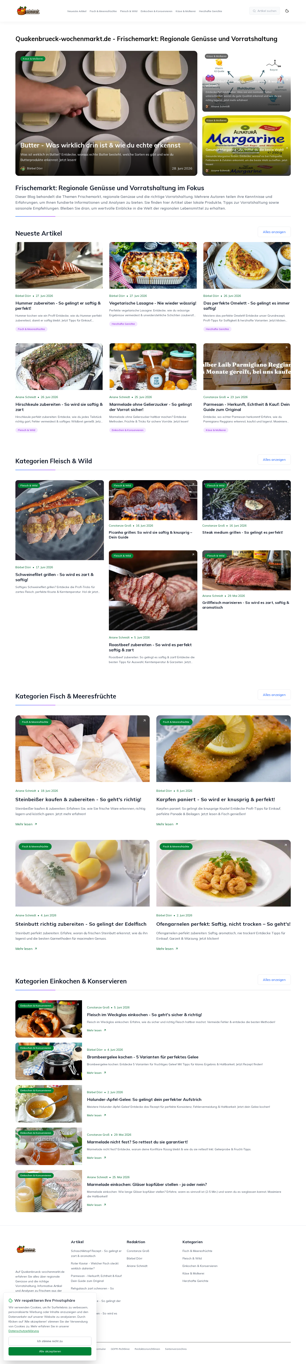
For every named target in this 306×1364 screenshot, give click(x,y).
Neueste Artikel (76, 11)
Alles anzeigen (274, 232)
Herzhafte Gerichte (210, 11)
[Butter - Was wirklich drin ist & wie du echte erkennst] (106, 113)
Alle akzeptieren (50, 1351)
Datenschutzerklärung (24, 1331)
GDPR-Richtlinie (120, 1348)
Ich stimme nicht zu (50, 1341)
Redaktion (136, 1241)
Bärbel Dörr (23, 296)
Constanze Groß (214, 397)
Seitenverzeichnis (176, 1348)
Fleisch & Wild (128, 11)
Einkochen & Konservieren (156, 11)
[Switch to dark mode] (287, 11)
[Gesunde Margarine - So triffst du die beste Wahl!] (246, 145)
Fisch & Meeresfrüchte (103, 11)
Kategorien (193, 1241)
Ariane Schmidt (25, 397)
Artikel (77, 1241)
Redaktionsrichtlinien (147, 1348)
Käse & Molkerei (186, 11)
